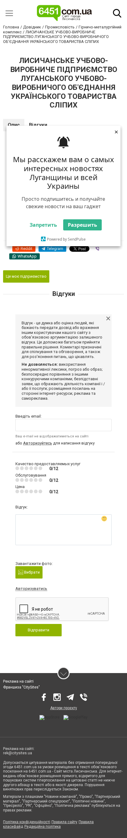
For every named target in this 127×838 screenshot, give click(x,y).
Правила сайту (64, 822)
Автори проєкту (63, 708)
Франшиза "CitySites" (21, 687)
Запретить (43, 224)
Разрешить (82, 224)
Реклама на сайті (18, 681)
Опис (14, 125)
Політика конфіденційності (26, 822)
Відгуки (38, 125)
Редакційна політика (42, 826)
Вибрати (31, 572)
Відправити (38, 630)
